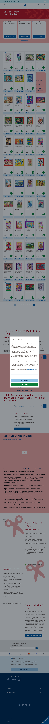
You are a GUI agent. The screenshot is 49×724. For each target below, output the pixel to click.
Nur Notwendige (24, 380)
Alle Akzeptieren (24, 384)
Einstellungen (24, 376)
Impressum (16, 370)
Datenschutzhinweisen (31, 369)
